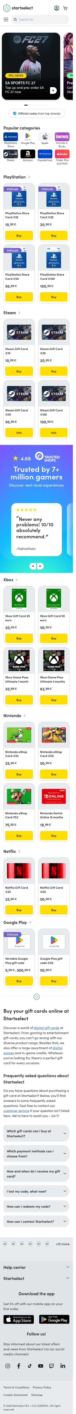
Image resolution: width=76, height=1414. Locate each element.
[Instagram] (8, 1366)
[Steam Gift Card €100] (54, 393)
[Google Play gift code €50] (54, 941)
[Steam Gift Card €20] (54, 332)
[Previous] (32, 566)
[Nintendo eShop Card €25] (19, 735)
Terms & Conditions (16, 1387)
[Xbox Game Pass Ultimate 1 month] (19, 660)
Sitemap (37, 1395)
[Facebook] (19, 1366)
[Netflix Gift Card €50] (54, 870)
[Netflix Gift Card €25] (19, 870)
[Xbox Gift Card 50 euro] (53, 599)
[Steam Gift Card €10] (19, 332)
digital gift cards (46, 1027)
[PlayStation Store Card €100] (53, 257)
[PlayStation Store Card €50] (19, 257)
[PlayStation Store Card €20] (53, 196)
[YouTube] (41, 1366)
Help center (14, 1267)
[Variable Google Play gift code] (19, 941)
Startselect (13, 1278)
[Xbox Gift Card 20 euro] (19, 599)
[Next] (40, 566)
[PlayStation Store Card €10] (19, 196)
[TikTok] (31, 1366)
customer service (16, 1110)
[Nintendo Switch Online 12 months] (54, 796)
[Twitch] (52, 1366)
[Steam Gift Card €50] (19, 393)
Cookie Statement (15, 1395)
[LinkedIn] (63, 1366)
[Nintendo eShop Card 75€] (19, 796)
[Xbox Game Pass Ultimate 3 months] (53, 660)
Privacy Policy (42, 1387)
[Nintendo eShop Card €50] (54, 735)
